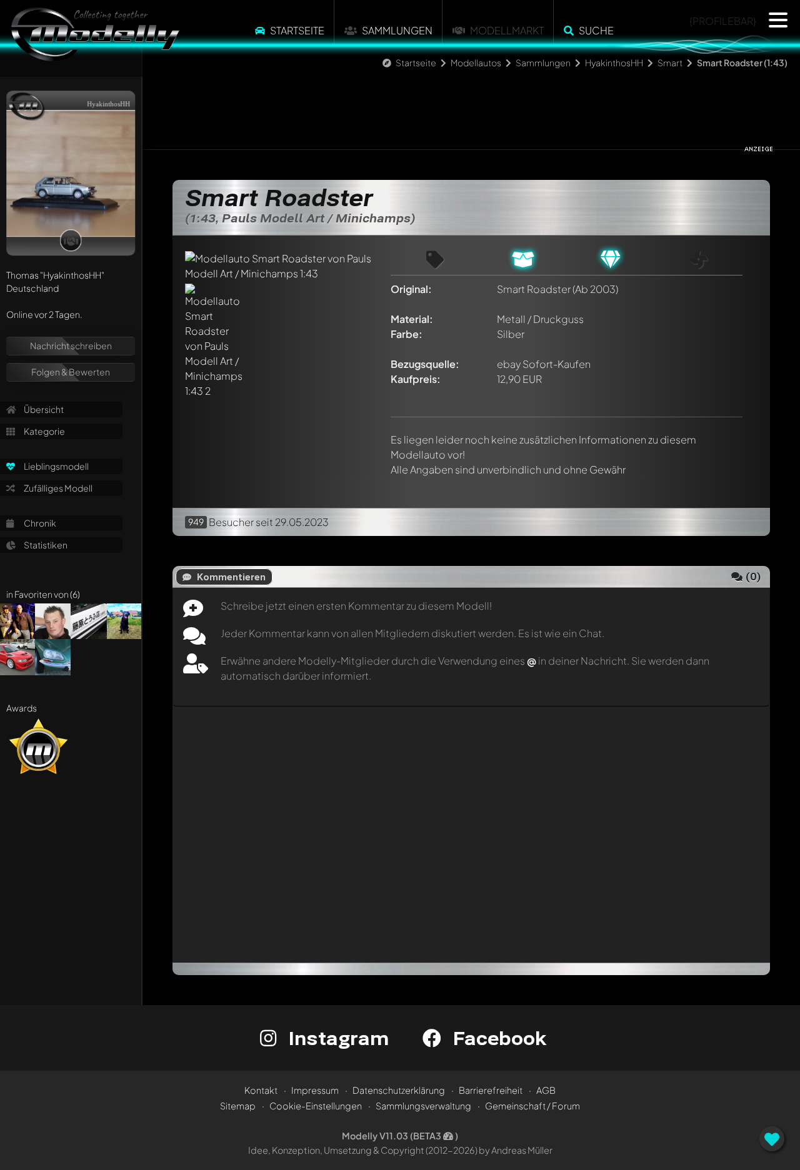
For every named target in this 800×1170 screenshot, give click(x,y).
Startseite (297, 30)
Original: (411, 288)
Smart (670, 62)
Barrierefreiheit (490, 1090)
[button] (778, 19)
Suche (596, 30)
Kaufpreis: (416, 378)
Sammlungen (397, 30)
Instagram (335, 1038)
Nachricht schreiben (71, 345)
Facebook (497, 1038)
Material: (412, 318)
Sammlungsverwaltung (423, 1105)
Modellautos (476, 62)
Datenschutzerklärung (398, 1090)
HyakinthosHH (614, 62)
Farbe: (406, 333)
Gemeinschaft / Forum (532, 1105)
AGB (546, 1090)
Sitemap (238, 1105)
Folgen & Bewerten (70, 371)
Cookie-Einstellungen (315, 1105)
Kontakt (261, 1090)
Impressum (315, 1090)
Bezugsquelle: (425, 363)
